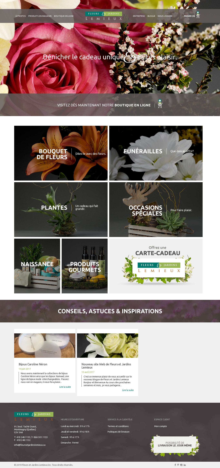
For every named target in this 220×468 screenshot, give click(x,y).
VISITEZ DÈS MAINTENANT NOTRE (104, 105)
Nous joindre (165, 16)
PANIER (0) (189, 16)
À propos (20, 16)
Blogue (151, 16)
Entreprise (139, 16)
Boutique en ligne (64, 16)
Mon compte (160, 426)
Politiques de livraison (118, 431)
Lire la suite (65, 387)
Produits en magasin (40, 16)
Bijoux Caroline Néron (33, 364)
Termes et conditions (118, 426)
